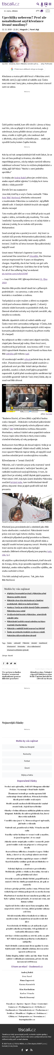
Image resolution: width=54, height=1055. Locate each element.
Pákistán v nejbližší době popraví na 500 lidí (26, 628)
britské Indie (16, 482)
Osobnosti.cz (12, 1010)
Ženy (34, 1004)
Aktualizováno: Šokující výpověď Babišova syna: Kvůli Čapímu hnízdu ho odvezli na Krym (41, 675)
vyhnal (27, 359)
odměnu (10, 353)
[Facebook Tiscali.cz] (22, 1050)
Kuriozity (27, 754)
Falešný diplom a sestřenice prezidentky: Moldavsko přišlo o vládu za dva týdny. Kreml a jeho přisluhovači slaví (27, 872)
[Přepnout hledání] (38, 4)
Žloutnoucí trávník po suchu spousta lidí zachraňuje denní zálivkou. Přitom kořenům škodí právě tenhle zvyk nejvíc (27, 797)
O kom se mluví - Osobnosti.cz (27, 966)
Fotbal (27, 761)
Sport (27, 1004)
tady (49, 551)
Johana (15, 11)
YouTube (48, 414)
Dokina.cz (41, 1013)
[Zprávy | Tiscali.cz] (10, 4)
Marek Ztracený (27, 997)
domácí (34, 643)
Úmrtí (27, 768)
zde (3, 554)
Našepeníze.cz (25, 1017)
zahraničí (17, 643)
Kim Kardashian (27, 989)
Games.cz (12, 1007)
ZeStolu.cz (40, 1007)
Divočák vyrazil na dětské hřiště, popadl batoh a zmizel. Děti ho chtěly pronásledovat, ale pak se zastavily (27, 882)
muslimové (43, 643)
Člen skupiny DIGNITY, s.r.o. (37, 1044)
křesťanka (21, 647)
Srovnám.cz (39, 1017)
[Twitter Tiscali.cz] (27, 1050)
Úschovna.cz (41, 1010)
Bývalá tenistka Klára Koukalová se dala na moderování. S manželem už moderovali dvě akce (27, 919)
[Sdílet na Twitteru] (11, 663)
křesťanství (11, 647)
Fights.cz (31, 1013)
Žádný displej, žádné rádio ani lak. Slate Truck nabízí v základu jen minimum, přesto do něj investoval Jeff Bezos (27, 959)
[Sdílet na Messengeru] (7, 663)
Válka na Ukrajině (27, 747)
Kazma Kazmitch (27, 984)
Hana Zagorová (27, 980)
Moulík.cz (20, 1013)
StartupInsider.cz (27, 1020)
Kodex (16, 1046)
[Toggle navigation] (50, 4)
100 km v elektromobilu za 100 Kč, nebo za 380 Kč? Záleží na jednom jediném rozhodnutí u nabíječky (27, 939)
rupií (27, 353)
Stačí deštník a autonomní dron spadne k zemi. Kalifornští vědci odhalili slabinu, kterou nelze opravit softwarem (27, 949)
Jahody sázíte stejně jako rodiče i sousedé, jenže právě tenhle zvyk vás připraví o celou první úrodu (27, 845)
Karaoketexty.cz (26, 1010)
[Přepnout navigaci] (42, 4)
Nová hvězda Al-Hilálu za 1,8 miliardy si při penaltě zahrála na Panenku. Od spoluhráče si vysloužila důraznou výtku (27, 929)
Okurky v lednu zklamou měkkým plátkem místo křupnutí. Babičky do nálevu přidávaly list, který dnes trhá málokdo (27, 814)
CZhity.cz (12, 1017)
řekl (11, 428)
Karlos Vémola (27, 993)
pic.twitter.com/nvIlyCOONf (15, 273)
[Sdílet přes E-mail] (15, 663)
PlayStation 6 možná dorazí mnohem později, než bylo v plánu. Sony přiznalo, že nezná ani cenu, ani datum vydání (27, 899)
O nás (11, 1046)
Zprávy (20, 1004)
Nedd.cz (10, 1013)
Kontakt (5, 1046)
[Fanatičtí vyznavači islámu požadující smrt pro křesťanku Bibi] (27, 506)
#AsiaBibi (33, 256)
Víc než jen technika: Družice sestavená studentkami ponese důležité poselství (11, 675)
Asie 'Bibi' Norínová (11, 197)
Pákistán (26, 643)
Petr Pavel (27, 976)
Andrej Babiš (20, 177)
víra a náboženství (33, 647)
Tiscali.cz (10, 1004)
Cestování (42, 1004)
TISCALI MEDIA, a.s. (20, 1044)
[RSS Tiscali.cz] (31, 1050)
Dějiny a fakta (27, 775)
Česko (9, 643)
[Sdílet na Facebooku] (3, 663)
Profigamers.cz (26, 1007)
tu (7, 554)
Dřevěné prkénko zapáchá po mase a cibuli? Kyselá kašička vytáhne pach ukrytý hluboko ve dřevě (27, 862)
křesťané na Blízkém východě (17, 650)
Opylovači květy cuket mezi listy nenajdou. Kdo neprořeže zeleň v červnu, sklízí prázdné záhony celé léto (27, 909)
